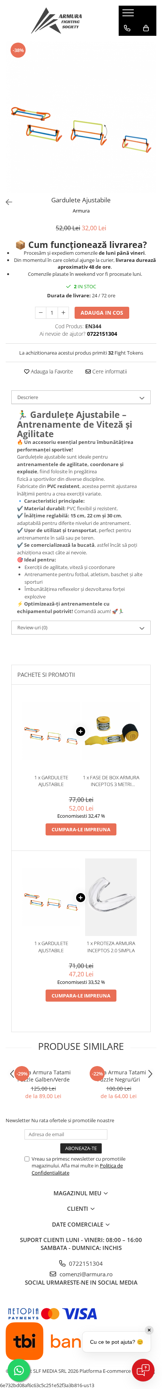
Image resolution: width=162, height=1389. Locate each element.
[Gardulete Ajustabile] (81, 117)
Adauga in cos (102, 312)
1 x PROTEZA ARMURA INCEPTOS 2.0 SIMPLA (111, 947)
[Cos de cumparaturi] (146, 28)
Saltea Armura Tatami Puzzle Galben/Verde (43, 1076)
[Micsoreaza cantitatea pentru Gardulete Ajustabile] (40, 313)
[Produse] (129, 15)
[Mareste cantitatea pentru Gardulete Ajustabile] (63, 313)
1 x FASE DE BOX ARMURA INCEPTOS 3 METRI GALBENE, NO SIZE (111, 781)
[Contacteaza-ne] (127, 28)
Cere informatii (109, 371)
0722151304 (85, 1263)
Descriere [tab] (27, 397)
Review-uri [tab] (32, 627)
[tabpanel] (81, 117)
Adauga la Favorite (51, 371)
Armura (81, 210)
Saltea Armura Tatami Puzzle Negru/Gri (118, 1076)
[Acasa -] (56, 21)
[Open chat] (143, 1370)
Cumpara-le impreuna (81, 829)
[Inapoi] (5, 202)
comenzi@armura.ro (85, 1274)
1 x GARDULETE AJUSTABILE (51, 781)
